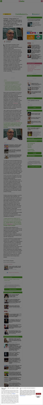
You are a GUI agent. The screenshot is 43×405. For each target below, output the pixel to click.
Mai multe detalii (13, 393)
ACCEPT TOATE (38, 393)
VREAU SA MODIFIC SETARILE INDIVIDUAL (38, 397)
